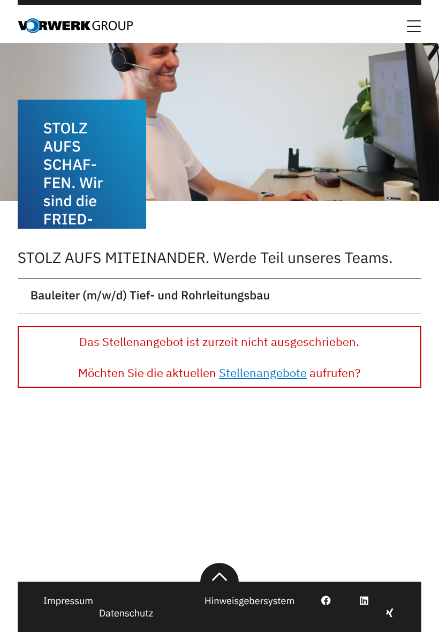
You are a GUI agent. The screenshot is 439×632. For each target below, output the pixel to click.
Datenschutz (126, 613)
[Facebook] (319, 601)
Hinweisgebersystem (249, 601)
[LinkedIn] (357, 601)
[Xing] (383, 613)
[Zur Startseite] (75, 30)
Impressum (68, 601)
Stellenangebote (263, 372)
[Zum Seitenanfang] (219, 572)
